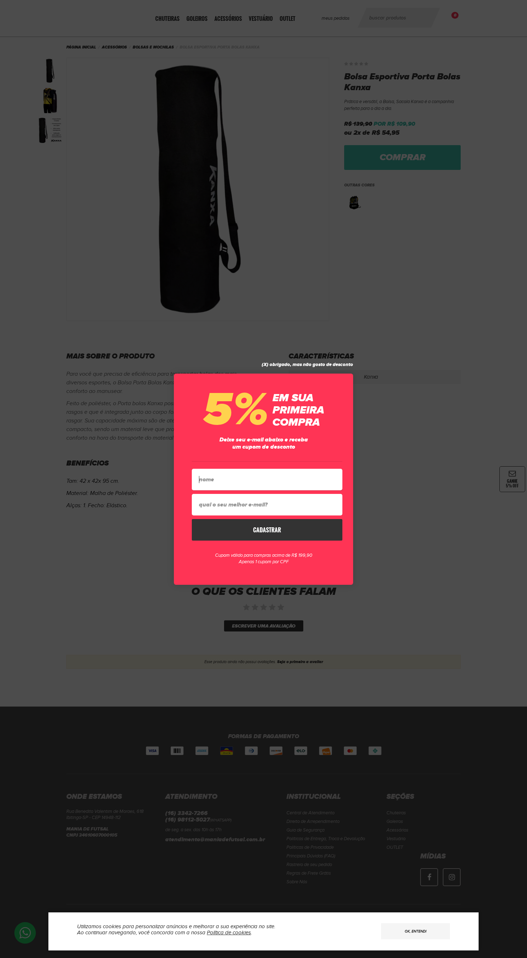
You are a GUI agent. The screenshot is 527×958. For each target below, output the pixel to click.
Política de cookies (229, 933)
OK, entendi (415, 931)
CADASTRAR (267, 530)
